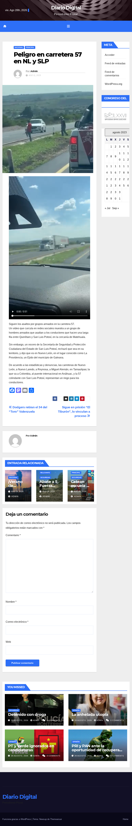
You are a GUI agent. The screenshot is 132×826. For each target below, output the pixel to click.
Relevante (45, 473)
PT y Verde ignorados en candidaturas (31, 748)
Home (125, 819)
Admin (34, 71)
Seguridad (45, 477)
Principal (30, 47)
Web (8, 641)
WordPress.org (113, 84)
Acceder (109, 55)
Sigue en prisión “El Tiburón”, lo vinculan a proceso (74, 412)
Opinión (76, 710)
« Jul (107, 208)
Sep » (115, 208)
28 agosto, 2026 (20, 720)
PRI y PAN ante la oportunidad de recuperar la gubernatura (96, 750)
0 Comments (53, 720)
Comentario (13, 535)
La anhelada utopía (90, 714)
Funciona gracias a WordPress (17, 819)
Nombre (11, 601)
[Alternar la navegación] (68, 26)
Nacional (19, 47)
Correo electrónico (17, 621)
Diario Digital (66, 8)
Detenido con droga (27, 714)
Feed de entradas (115, 63)
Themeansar (56, 819)
